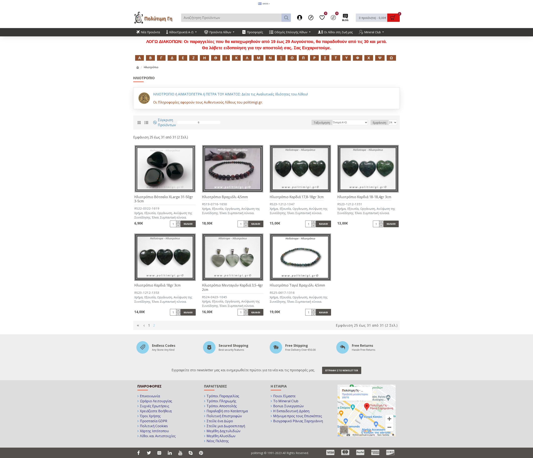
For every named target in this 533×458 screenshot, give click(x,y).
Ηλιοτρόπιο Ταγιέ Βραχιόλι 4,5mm (297, 285)
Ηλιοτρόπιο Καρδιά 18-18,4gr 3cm (364, 197)
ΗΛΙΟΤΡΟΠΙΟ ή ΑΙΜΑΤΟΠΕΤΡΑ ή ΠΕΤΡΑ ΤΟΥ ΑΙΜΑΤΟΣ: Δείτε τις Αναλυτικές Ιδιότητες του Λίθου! (230, 94)
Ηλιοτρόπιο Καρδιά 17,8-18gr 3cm (297, 197)
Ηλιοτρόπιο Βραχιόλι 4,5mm (225, 197)
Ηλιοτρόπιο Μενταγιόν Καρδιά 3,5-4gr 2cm (232, 287)
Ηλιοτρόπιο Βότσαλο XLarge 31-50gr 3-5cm (163, 199)
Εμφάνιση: (380, 123)
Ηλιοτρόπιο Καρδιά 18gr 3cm (157, 285)
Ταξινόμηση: (322, 123)
